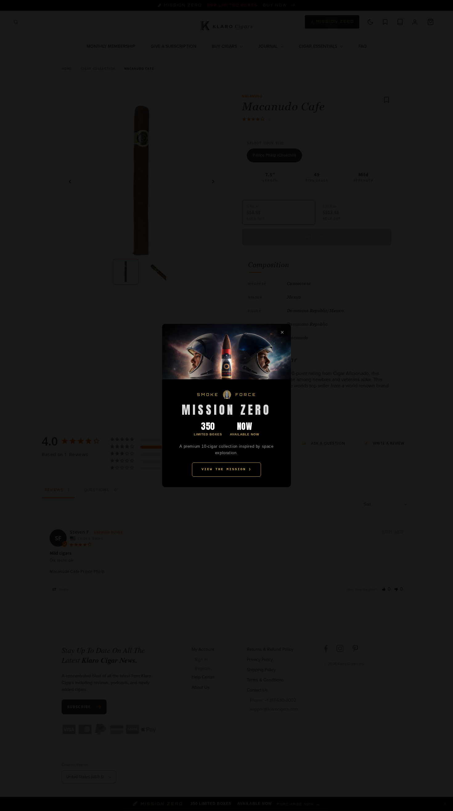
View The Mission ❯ (226, 469)
